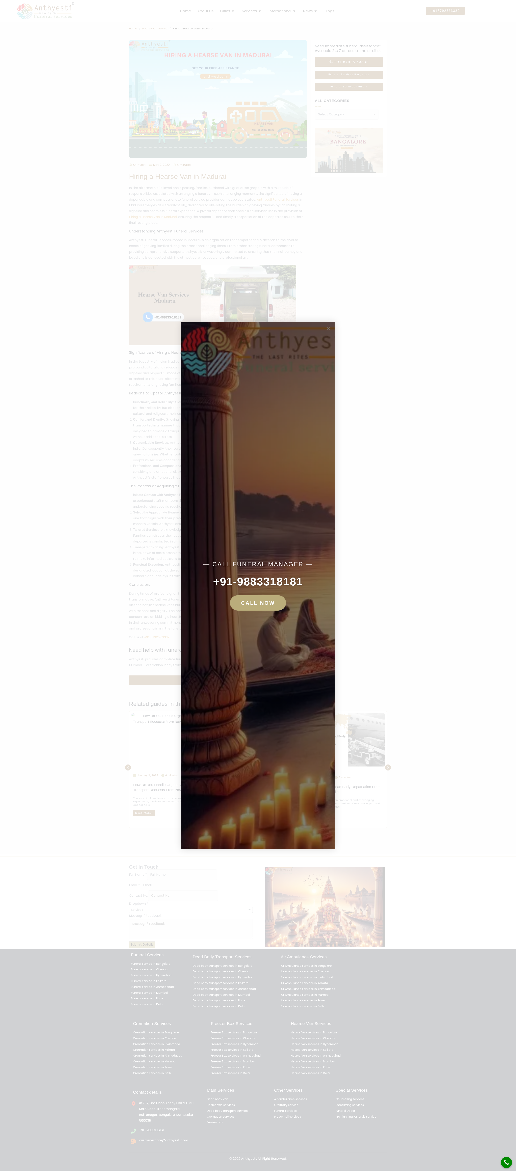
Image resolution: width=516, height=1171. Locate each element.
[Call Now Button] (506, 1162)
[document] (258, 585)
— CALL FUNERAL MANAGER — (258, 564)
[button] (328, 328)
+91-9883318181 (258, 581)
